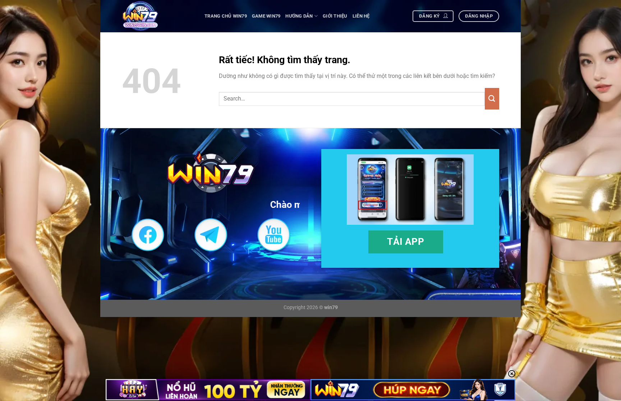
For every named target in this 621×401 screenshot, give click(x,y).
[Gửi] (492, 98)
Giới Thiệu (335, 16)
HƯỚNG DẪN (299, 16)
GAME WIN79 (266, 16)
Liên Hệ (361, 16)
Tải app (405, 241)
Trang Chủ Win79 (225, 16)
